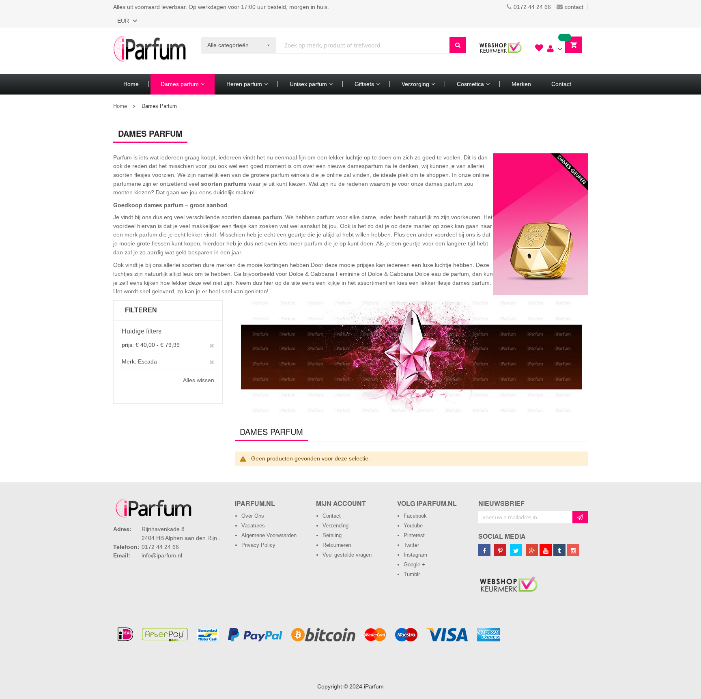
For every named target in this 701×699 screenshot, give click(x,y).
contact (574, 7)
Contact (332, 516)
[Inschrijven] (580, 517)
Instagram (415, 555)
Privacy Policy (258, 545)
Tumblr (412, 574)
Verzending (335, 526)
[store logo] (149, 51)
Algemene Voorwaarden (269, 535)
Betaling (332, 535)
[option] (411, 356)
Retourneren (337, 545)
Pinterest (414, 535)
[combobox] (363, 45)
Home (120, 106)
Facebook (415, 516)
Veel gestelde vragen (347, 555)
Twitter (411, 545)
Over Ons (252, 516)
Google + (414, 564)
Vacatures (253, 526)
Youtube (413, 526)
